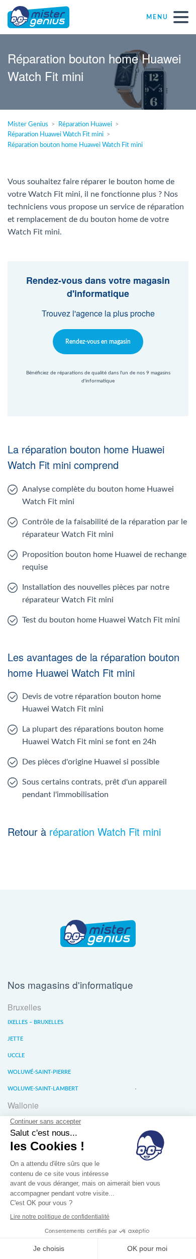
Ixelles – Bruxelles (35, 1022)
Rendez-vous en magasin (98, 342)
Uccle (16, 1055)
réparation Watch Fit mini (105, 831)
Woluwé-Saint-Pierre (39, 1072)
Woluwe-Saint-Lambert (43, 1088)
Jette (15, 1039)
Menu (157, 17)
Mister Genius (45, 17)
